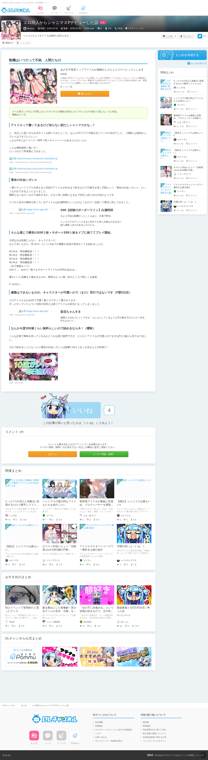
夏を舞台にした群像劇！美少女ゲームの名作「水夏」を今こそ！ (59, 611)
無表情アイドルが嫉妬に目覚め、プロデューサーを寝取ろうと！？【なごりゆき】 (96, 505)
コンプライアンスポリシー (154, 741)
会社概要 (99, 722)
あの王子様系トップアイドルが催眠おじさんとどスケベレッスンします (102, 69)
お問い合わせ (101, 737)
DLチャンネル (15, 10)
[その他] (204, 36)
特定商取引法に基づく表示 (154, 729)
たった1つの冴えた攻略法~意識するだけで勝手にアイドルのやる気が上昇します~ (22, 505)
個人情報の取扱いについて (154, 733)
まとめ (24, 705)
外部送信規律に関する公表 (154, 737)
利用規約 (99, 726)
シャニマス (25, 43)
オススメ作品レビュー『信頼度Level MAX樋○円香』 (59, 548)
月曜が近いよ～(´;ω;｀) (130, 546)
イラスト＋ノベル (135, 28)
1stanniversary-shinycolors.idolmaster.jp (33, 162)
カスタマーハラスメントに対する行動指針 (113, 729)
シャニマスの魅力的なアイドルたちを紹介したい (59, 503)
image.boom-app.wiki (25, 213)
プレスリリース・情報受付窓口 (108, 741)
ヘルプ (98, 733)
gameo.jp (19, 382)
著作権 (146, 722)
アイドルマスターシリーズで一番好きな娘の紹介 (96, 548)
